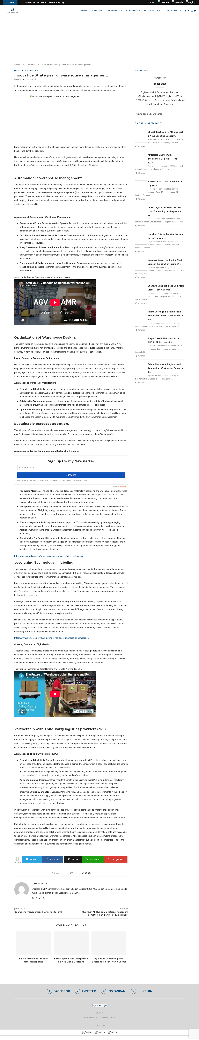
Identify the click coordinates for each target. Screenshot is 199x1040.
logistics (132, 10)
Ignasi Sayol (28, 79)
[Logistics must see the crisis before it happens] (33, 943)
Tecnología (32, 70)
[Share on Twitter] (83, 873)
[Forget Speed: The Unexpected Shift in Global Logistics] (71, 943)
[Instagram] (192, 10)
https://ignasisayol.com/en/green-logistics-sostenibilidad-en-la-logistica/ (49, 556)
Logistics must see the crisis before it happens (47, 2)
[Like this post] (74, 873)
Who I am (96, 10)
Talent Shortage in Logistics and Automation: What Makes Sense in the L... (165, 315)
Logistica (31, 65)
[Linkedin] (195, 10)
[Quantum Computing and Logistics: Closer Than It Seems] (108, 943)
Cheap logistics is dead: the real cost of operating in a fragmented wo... (165, 211)
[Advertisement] (99, 38)
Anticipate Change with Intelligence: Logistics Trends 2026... (163, 159)
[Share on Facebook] (79, 873)
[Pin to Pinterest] (86, 873)
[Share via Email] (89, 873)
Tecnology (113, 10)
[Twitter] (189, 10)
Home (84, 10)
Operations (151, 10)
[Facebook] (185, 10)
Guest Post (172, 10)
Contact (151, 2)
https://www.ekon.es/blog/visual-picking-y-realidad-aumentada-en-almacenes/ (52, 638)
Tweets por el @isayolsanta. (148, 114)
